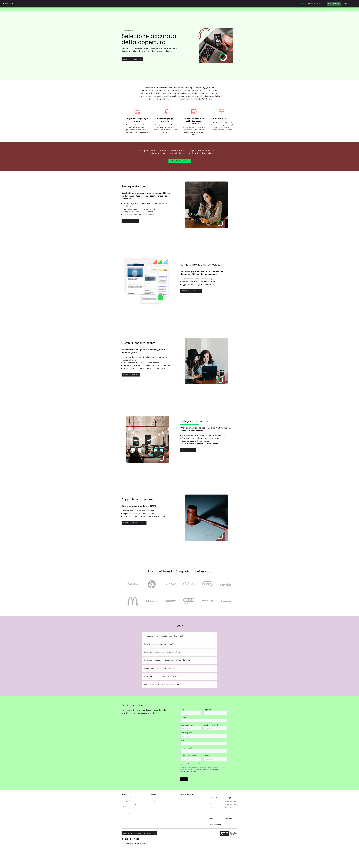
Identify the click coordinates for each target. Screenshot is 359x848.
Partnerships (213, 801)
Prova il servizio (189, 290)
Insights (153, 798)
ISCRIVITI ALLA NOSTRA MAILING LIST (137, 833)
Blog (211, 818)
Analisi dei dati (125, 810)
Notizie (212, 804)
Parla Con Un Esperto (179, 161)
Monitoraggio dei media (128, 801)
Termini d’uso (228, 807)
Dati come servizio (185, 794)
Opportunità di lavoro (215, 807)
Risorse (310, 3)
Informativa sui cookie (230, 801)
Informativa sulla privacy (231, 804)
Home (123, 9)
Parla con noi (334, 3)
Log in (346, 3)
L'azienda (319, 3)
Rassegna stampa (155, 801)
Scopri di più (128, 221)
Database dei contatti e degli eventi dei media (133, 804)
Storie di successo (215, 824)
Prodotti (301, 3)
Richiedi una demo (131, 59)
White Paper (228, 818)
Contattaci (186, 450)
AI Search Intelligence (127, 813)
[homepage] (13, 4)
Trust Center (213, 810)
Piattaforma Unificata (127, 798)
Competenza (128, 9)
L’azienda (213, 798)
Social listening (126, 807)
